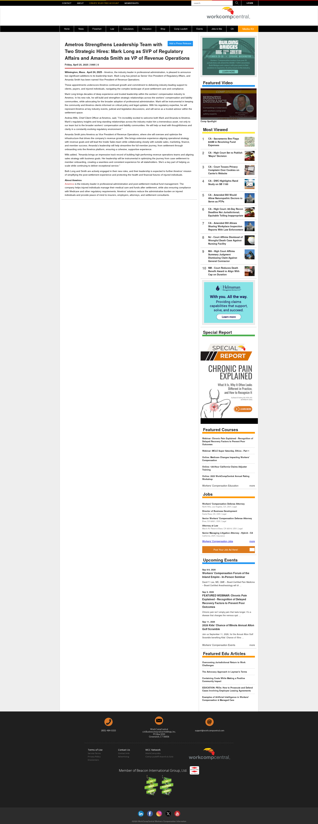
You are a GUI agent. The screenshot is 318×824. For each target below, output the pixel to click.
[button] (228, 104)
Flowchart (97, 28)
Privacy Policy (94, 756)
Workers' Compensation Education (220, 485)
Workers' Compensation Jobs (217, 541)
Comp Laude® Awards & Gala (159, 756)
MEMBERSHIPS (132, 3)
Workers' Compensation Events (218, 645)
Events (199, 28)
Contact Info (124, 753)
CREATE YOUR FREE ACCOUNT (104, 3)
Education (147, 28)
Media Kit (248, 29)
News (81, 28)
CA (232, 28)
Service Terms (94, 753)
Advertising (123, 756)
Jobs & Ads (217, 28)
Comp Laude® (180, 28)
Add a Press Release (180, 43)
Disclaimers (93, 760)
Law (112, 28)
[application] (229, 104)
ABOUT (80, 3)
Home (67, 28)
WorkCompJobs (153, 753)
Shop (162, 28)
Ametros (69, 184)
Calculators (128, 28)
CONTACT (67, 3)
